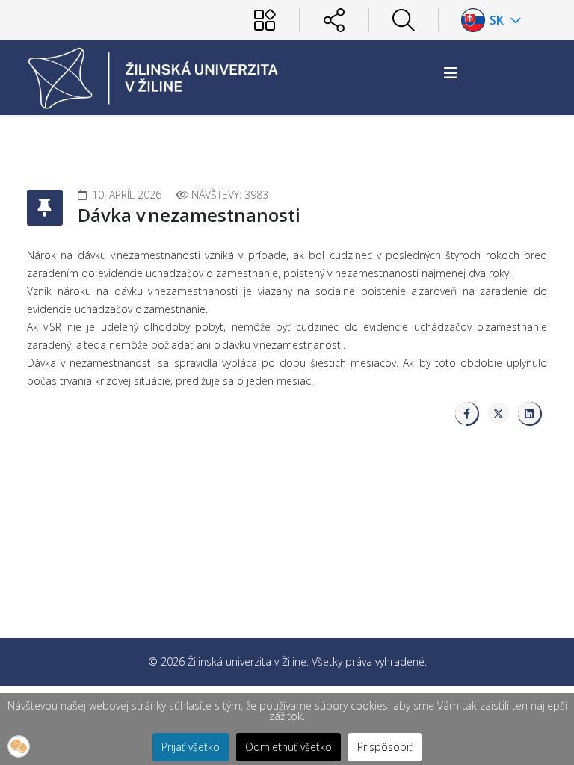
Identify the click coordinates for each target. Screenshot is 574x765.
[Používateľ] (264, 20)
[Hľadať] (403, 20)
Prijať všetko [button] (190, 747)
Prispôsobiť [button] (385, 747)
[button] (18, 746)
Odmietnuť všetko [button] (288, 747)
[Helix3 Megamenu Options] (450, 72)
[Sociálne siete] (334, 20)
